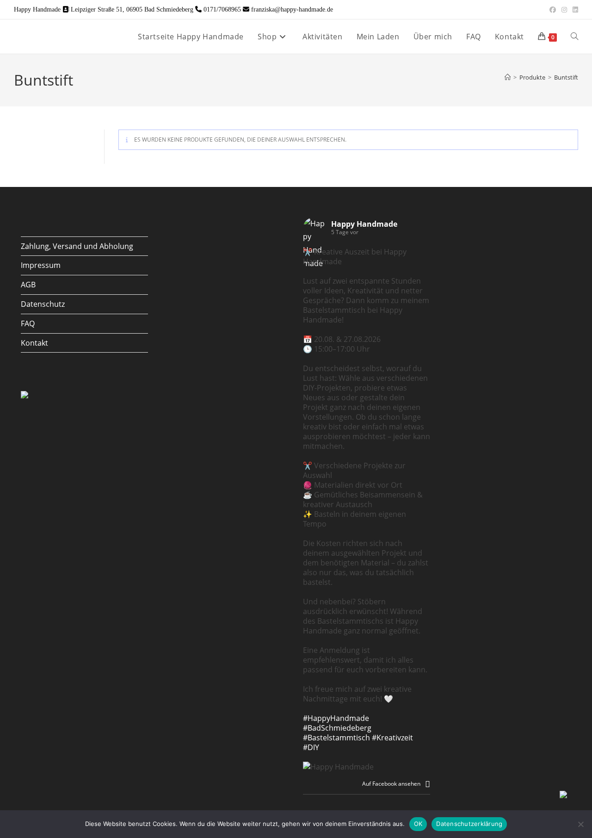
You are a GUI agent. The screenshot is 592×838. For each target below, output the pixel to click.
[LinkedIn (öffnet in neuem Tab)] (574, 9)
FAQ (28, 323)
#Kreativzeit (392, 737)
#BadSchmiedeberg (337, 728)
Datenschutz (43, 304)
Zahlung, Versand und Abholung (77, 246)
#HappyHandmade (336, 718)
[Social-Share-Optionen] (427, 784)
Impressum (41, 265)
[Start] (508, 77)
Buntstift (566, 77)
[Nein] (580, 824)
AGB (28, 284)
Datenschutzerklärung (469, 823)
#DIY (311, 747)
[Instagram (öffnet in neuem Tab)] (564, 9)
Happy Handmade (364, 224)
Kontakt (34, 343)
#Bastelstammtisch (336, 737)
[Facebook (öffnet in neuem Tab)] (553, 9)
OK (418, 823)
